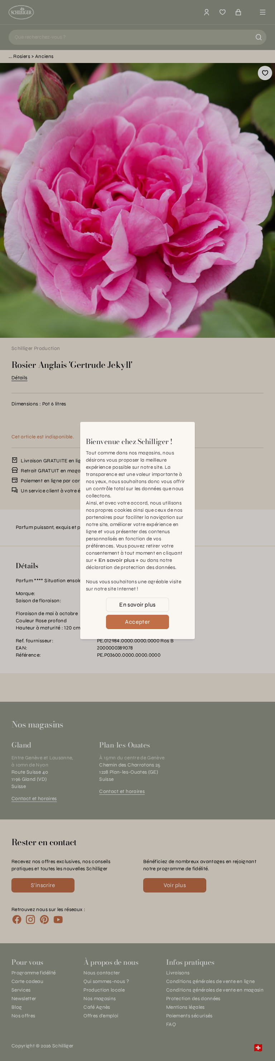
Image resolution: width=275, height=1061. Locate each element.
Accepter (137, 621)
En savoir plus (137, 604)
